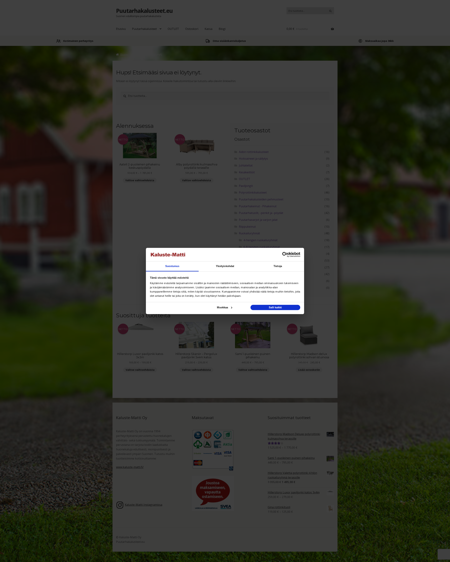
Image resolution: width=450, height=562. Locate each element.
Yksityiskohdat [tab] (225, 266)
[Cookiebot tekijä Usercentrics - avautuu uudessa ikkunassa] (284, 254)
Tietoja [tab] (278, 266)
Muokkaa (222, 307)
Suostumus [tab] (172, 266)
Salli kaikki (275, 307)
